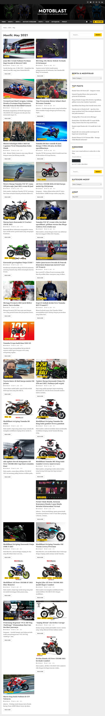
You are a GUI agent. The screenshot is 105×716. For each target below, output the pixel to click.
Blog (39, 139)
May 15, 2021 (48, 307)
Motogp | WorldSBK (29, 22)
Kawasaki (11, 217)
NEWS (17, 22)
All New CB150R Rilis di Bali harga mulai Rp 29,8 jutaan (50, 185)
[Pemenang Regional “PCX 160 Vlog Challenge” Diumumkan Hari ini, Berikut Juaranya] (18, 610)
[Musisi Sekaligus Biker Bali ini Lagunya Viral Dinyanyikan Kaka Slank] (18, 131)
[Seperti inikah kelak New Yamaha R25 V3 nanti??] (51, 291)
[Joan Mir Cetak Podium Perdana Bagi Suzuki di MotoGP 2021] (18, 48)
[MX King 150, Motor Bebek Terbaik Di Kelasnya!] (51, 48)
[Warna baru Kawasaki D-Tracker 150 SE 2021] (18, 210)
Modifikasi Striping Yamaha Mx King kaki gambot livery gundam (50, 422)
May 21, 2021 (16, 227)
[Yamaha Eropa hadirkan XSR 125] (18, 331)
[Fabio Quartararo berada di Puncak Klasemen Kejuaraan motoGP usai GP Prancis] (51, 250)
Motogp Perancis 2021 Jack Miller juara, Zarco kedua (17, 304)
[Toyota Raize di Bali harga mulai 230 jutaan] (18, 369)
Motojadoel (56, 22)
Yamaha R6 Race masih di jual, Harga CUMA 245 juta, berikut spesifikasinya (49, 145)
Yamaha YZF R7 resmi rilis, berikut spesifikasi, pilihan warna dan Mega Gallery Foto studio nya (51, 224)
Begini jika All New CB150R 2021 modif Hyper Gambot (49, 583)
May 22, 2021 (48, 188)
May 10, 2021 (16, 468)
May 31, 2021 (16, 65)
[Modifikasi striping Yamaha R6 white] (18, 409)
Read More (7, 74)
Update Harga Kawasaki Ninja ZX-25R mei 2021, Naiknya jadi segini (50, 382)
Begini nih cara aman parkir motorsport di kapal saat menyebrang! (85, 133)
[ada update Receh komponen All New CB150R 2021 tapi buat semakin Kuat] (18, 449)
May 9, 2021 (48, 509)
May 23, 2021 (16, 188)
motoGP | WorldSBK (47, 258)
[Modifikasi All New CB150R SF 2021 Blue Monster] (18, 570)
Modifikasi (44, 457)
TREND (4, 22)
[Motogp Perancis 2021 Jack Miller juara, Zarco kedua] (18, 291)
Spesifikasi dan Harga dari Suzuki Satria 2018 (86, 105)
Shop (40, 22)
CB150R (11, 578)
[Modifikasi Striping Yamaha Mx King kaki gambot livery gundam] (51, 409)
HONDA (17, 578)
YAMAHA (44, 540)
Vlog (47, 22)
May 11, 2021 (16, 386)
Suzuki (6, 56)
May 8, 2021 (48, 587)
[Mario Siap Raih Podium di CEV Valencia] (18, 684)
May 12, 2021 (16, 345)
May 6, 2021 (16, 701)
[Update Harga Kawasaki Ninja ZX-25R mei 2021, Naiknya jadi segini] (51, 369)
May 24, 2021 (48, 150)
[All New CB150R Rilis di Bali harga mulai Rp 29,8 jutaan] (51, 172)
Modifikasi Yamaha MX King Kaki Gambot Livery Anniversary (50, 462)
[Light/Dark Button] (87, 22)
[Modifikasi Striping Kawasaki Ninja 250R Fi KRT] (18, 532)
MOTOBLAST (52, 11)
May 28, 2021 (16, 108)
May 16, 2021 (16, 307)
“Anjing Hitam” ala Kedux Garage (50, 623)
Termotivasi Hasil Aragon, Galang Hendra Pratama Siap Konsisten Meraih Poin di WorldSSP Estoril (17, 103)
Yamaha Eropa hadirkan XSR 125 (17, 343)
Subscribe (99, 22)
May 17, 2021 (48, 269)
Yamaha (40, 56)
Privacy (64, 22)
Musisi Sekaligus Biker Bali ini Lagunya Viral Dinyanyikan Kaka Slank (17, 145)
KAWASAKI (12, 540)
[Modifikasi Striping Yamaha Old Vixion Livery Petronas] (51, 532)
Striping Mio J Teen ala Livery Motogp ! (84, 117)
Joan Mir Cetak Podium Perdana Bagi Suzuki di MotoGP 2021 (17, 62)
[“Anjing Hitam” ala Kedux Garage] (51, 610)
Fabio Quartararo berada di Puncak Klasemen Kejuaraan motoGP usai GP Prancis (51, 264)
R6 (10, 417)
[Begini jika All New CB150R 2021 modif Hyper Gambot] (51, 570)
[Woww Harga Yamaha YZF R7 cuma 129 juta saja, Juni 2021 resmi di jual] (18, 172)
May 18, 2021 (48, 229)
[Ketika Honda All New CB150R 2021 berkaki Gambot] (51, 646)
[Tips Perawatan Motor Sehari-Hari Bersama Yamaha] (51, 89)
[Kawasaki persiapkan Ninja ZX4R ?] (18, 250)
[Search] (91, 21)
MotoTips (40, 96)
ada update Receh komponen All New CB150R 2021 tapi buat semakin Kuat (18, 463)
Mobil (10, 376)
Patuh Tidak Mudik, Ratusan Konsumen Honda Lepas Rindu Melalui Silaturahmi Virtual (49, 504)
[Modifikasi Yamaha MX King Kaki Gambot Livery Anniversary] (51, 449)
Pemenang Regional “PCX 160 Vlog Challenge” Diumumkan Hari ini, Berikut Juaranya (17, 625)
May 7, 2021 (48, 625)
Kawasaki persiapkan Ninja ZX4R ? (18, 262)
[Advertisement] (87, 54)
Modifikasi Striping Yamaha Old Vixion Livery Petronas (49, 545)
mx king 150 (45, 417)
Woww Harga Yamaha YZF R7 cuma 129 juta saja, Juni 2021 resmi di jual (18, 185)
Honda (43, 179)
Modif (10, 22)
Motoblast (7, 65)
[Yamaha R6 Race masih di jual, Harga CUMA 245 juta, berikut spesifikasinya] (51, 131)
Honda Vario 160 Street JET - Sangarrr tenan (86, 91)
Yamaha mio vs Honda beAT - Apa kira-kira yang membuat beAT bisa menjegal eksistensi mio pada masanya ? (86, 111)
